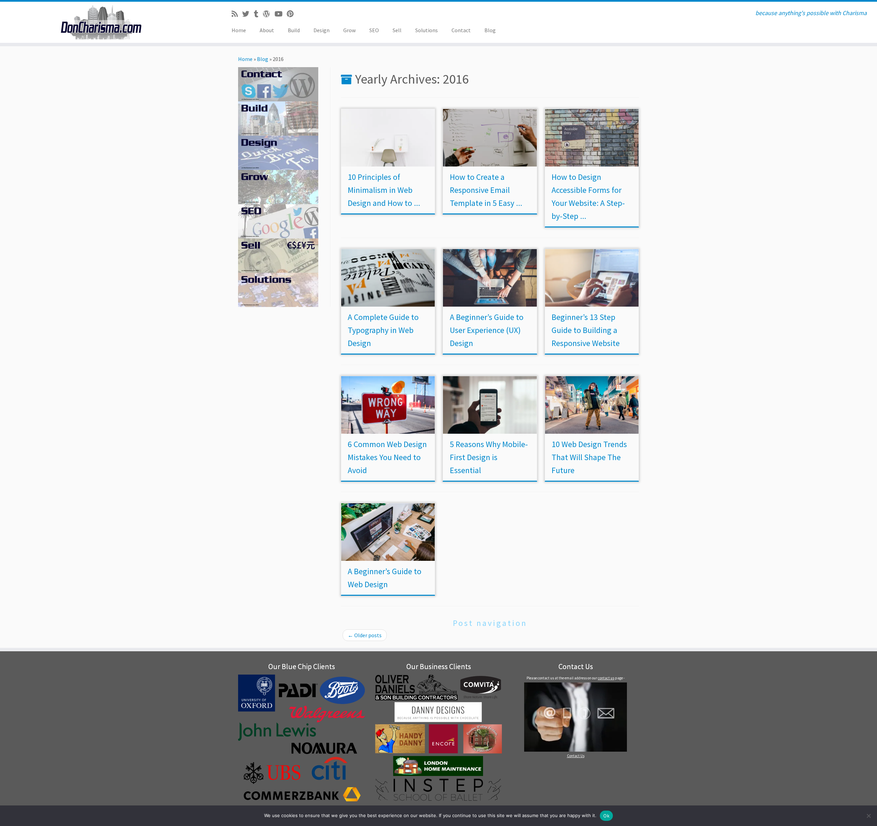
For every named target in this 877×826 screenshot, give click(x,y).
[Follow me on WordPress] (268, 14)
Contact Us (575, 755)
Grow (349, 30)
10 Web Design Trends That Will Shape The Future (589, 457)
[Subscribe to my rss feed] (237, 14)
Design (321, 30)
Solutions (426, 30)
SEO (374, 30)
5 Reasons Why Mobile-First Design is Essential (489, 457)
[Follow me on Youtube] (280, 14)
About (267, 30)
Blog (490, 30)
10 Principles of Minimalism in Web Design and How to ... (384, 190)
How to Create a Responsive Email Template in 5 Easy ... (486, 190)
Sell (397, 30)
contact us (606, 678)
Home (239, 30)
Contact (461, 30)
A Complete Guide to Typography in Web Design (383, 330)
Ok (606, 815)
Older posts (365, 635)
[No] (868, 815)
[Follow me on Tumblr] (258, 14)
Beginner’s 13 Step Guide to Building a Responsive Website (586, 330)
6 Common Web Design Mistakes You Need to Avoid (387, 457)
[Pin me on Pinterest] (292, 14)
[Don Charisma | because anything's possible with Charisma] (101, 22)
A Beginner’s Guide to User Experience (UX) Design (486, 330)
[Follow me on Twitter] (248, 14)
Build (294, 30)
